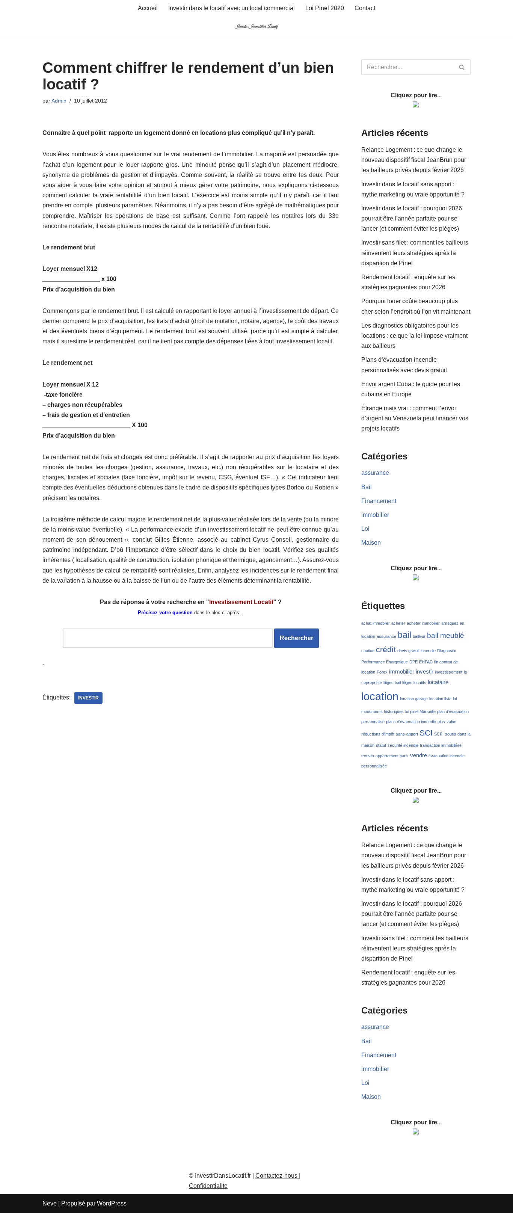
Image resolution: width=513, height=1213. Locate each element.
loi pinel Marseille (420, 711)
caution (367, 650)
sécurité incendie (403, 745)
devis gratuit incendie (416, 650)
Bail (366, 487)
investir (88, 698)
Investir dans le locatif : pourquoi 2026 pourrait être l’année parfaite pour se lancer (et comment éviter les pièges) (411, 218)
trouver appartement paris (385, 756)
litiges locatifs (414, 682)
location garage (414, 698)
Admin (58, 101)
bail (404, 635)
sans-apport (407, 734)
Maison (371, 542)
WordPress (112, 1203)
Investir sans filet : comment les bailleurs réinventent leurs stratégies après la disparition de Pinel (414, 252)
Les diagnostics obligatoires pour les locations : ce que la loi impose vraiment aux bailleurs (414, 335)
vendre (418, 755)
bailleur (419, 636)
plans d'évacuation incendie (411, 721)
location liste (440, 698)
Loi (365, 529)
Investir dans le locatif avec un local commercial (231, 8)
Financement (378, 501)
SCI (426, 732)
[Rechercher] (462, 67)
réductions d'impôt (377, 734)
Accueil (148, 8)
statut (381, 745)
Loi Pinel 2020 (324, 8)
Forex (382, 672)
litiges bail (392, 682)
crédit (386, 649)
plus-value (447, 721)
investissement (448, 672)
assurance (375, 473)
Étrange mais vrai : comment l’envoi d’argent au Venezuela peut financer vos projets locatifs (414, 418)
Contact (365, 8)
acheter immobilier (423, 623)
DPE (413, 662)
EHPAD (426, 662)
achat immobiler (375, 623)
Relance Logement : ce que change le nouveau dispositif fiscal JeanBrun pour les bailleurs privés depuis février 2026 (413, 160)
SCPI (439, 734)
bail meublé (445, 635)
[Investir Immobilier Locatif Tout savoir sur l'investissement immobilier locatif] (256, 26)
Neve (49, 1203)
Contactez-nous (277, 1175)
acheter (398, 623)
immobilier (375, 515)
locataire (438, 682)
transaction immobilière (441, 745)
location (379, 696)
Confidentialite (208, 1186)
